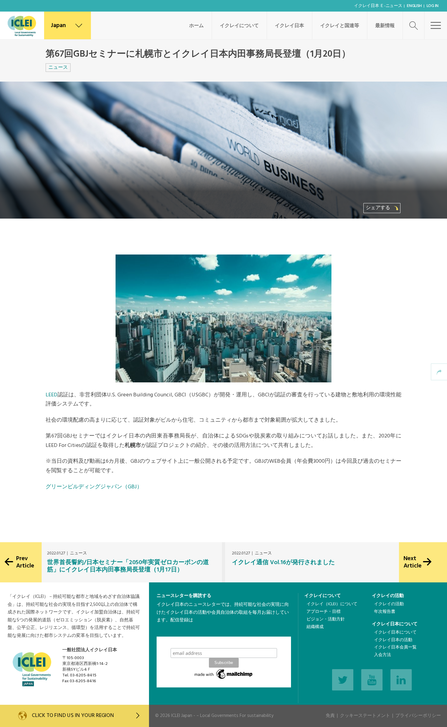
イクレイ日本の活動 (393, 640)
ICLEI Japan (181, 715)
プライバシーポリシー (418, 715)
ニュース (58, 68)
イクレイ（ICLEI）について (332, 604)
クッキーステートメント (365, 715)
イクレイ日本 (289, 26)
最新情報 (385, 26)
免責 (330, 715)
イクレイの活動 (388, 595)
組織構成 (315, 626)
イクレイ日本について (395, 624)
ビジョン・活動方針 (326, 619)
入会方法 (382, 655)
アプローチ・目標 (324, 611)
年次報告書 (384, 611)
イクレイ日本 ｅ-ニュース (378, 5)
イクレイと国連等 (339, 26)
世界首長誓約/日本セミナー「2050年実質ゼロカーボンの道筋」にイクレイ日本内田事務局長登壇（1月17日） (128, 566)
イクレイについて (239, 26)
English (414, 5)
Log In (432, 5)
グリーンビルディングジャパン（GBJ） (94, 487)
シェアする (378, 208)
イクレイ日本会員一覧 (395, 647)
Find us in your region (73, 715)
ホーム (196, 26)
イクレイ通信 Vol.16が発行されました (283, 562)
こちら (163, 632)
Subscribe (224, 642)
